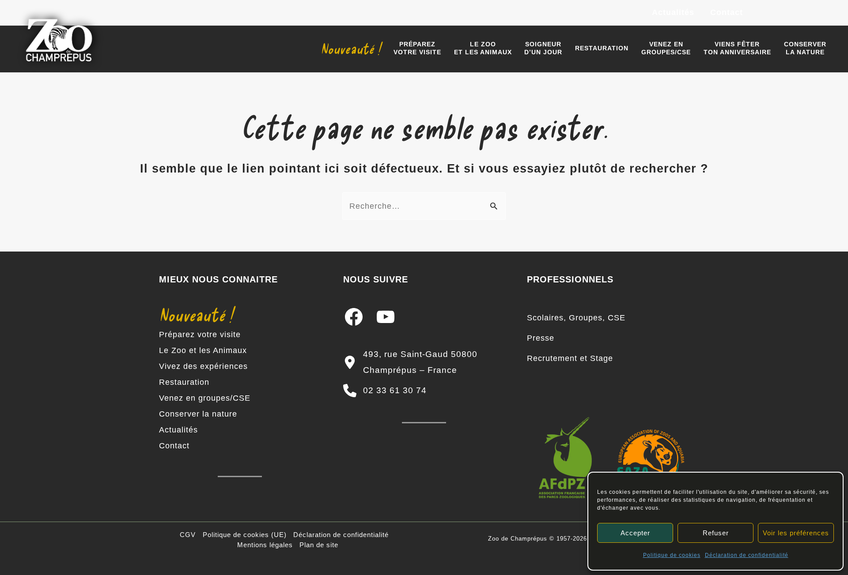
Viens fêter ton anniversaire (737, 48)
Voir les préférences (796, 533)
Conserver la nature (198, 414)
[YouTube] (806, 13)
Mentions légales (265, 545)
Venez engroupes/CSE (666, 48)
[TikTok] (826, 13)
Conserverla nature (805, 48)
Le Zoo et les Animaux (203, 350)
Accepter (635, 533)
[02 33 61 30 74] (385, 390)
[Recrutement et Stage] (570, 358)
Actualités (673, 12)
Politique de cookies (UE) (245, 534)
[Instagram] (786, 13)
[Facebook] (766, 13)
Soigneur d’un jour (543, 48)
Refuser (716, 533)
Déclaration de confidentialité (746, 555)
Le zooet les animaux (483, 48)
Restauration (601, 48)
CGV (188, 534)
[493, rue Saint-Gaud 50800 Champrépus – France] (424, 362)
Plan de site (318, 545)
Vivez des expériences (203, 366)
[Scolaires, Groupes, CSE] (576, 318)
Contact (726, 12)
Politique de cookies (671, 555)
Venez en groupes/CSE (204, 398)
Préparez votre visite (200, 334)
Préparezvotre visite (417, 48)
